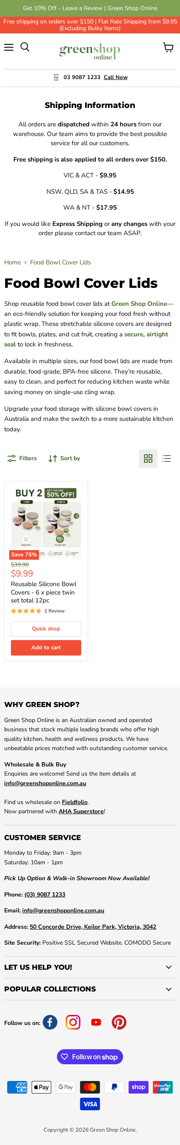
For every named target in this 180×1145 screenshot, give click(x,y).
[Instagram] (73, 1022)
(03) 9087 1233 (44, 895)
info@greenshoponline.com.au (45, 783)
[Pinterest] (119, 1022)
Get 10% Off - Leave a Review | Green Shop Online (90, 8)
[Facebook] (50, 1022)
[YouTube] (96, 1022)
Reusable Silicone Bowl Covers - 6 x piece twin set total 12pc (43, 592)
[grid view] (148, 458)
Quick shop (46, 629)
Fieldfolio (74, 802)
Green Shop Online (139, 304)
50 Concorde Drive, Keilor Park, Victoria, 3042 (93, 927)
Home (12, 262)
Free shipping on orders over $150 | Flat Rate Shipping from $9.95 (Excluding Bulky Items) (90, 25)
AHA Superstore (81, 811)
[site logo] (90, 51)
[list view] (166, 458)
